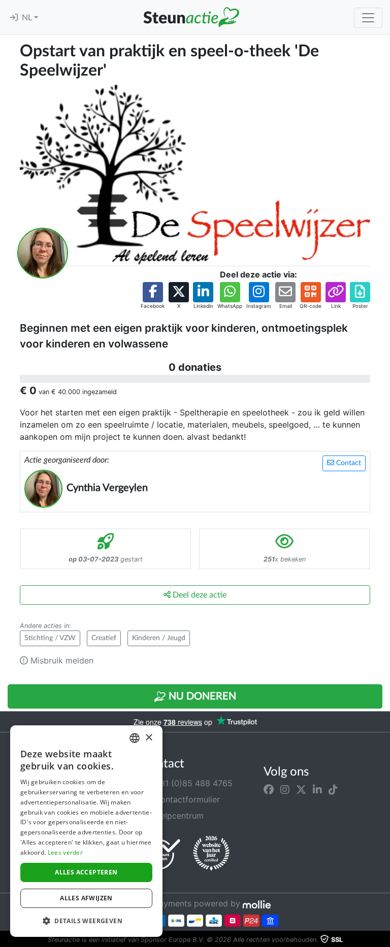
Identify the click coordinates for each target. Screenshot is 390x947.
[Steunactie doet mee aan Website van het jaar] (211, 853)
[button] (153, 296)
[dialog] (86, 831)
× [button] (148, 738)
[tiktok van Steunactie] (333, 789)
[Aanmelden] (14, 18)
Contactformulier (186, 799)
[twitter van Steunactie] (301, 789)
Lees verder (65, 852)
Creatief (103, 638)
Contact (347, 463)
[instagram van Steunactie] (284, 789)
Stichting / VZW (50, 638)
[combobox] (134, 738)
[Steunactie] (191, 17)
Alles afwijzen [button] (86, 898)
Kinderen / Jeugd (158, 638)
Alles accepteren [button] (86, 872)
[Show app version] (383, 940)
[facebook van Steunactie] (269, 789)
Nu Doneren (201, 696)
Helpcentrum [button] (178, 816)
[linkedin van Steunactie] (317, 789)
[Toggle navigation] (368, 18)
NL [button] (28, 18)
